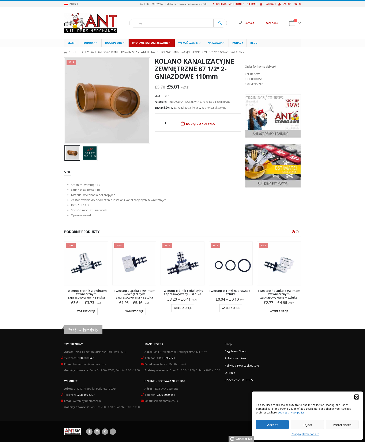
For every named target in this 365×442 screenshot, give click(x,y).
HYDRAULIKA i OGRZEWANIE (150, 43)
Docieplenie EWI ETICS (239, 380)
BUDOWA (89, 43)
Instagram (97, 431)
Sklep (228, 344)
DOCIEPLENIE (113, 43)
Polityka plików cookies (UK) (242, 365)
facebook (272, 23)
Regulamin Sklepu (236, 351)
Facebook (89, 431)
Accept (272, 425)
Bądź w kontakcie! (83, 329)
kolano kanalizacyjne (214, 107)
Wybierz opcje (86, 311)
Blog (253, 43)
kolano (196, 107)
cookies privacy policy (291, 412)
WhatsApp (105, 431)
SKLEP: (72, 43)
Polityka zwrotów (235, 358)
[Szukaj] (220, 23)
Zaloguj (270, 3)
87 (174, 107)
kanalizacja (184, 107)
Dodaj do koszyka (200, 124)
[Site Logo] (90, 23)
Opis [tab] (67, 171)
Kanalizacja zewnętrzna (216, 102)
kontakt (249, 23)
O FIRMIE (252, 3)
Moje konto (237, 3)
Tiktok (113, 431)
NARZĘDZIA (215, 43)
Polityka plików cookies (305, 434)
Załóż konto (292, 3)
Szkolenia (219, 3)
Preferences (342, 425)
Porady (237, 43)
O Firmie (230, 373)
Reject (307, 425)
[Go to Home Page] (65, 52)
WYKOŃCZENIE (188, 43)
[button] (356, 397)
